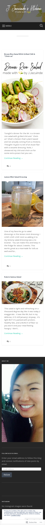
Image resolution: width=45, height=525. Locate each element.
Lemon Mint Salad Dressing (15, 177)
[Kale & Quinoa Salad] (22, 292)
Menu (9, 25)
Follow (7, 475)
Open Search (41, 25)
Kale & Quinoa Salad (12, 277)
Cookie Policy (15, 515)
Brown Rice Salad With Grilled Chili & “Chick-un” (19, 55)
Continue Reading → (13, 158)
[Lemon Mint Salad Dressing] (22, 204)
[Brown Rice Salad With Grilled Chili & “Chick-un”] (22, 94)
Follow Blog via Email (10, 453)
